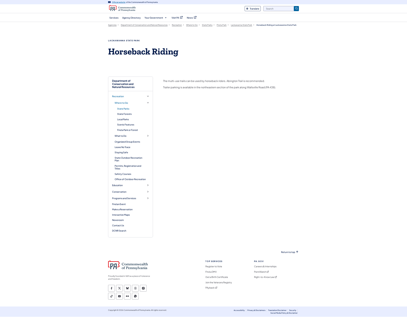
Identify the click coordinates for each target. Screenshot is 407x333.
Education (117, 185)
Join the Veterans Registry (218, 282)
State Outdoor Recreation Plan (128, 159)
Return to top (288, 252)
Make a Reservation (122, 209)
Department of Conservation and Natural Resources (123, 83)
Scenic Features (125, 124)
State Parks (123, 108)
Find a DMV (211, 271)
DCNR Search (119, 230)
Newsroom (118, 220)
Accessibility (239, 310)
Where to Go (121, 102)
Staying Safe (121, 152)
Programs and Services (124, 198)
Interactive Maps (121, 214)
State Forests (124, 113)
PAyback (210, 287)
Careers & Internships (265, 266)
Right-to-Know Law (264, 277)
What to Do (120, 136)
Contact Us (118, 225)
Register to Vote (213, 266)
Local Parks (123, 119)
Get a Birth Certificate (216, 277)
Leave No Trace (122, 147)
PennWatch (260, 271)
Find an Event (119, 204)
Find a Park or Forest (127, 129)
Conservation (119, 191)
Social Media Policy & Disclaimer (284, 313)
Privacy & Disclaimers (256, 310)
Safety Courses (123, 173)
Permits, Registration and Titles (128, 167)
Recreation (118, 96)
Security (292, 310)
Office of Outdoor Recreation (130, 179)
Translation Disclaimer (277, 310)
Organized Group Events (127, 141)
